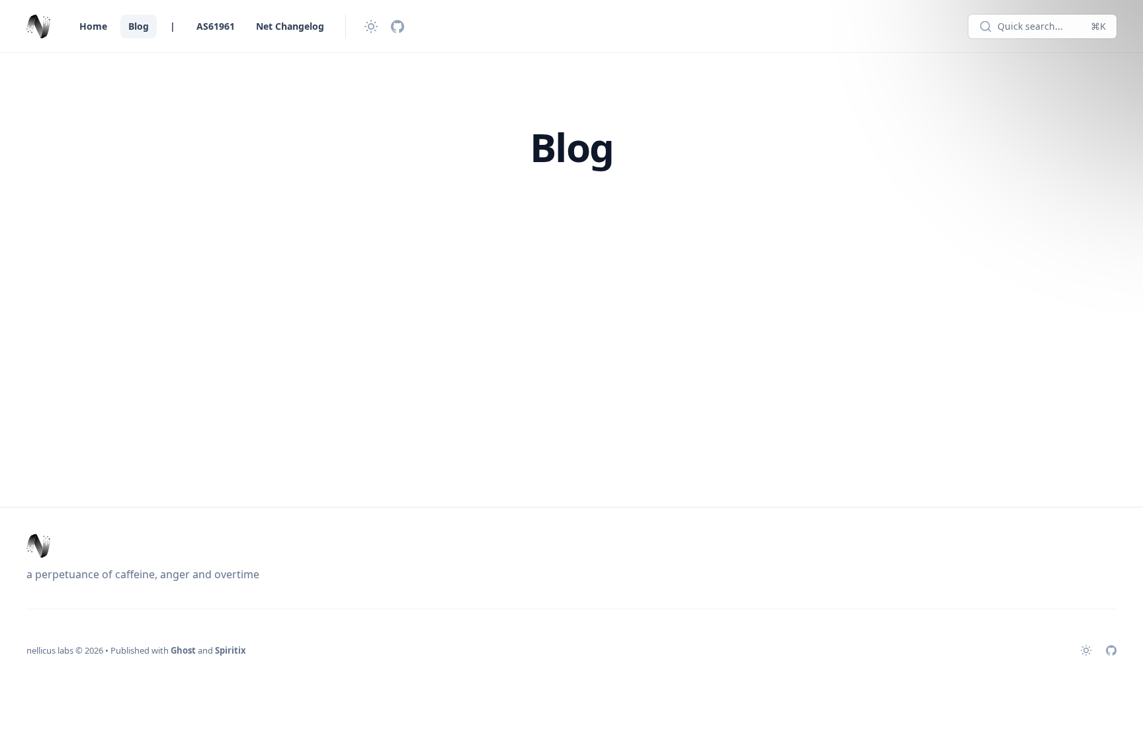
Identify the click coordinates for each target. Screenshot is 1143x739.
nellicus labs (49, 650)
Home (93, 26)
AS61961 (215, 26)
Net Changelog (290, 26)
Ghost (183, 650)
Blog (138, 26)
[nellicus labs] (38, 26)
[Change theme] (371, 26)
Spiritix (230, 650)
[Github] (397, 26)
